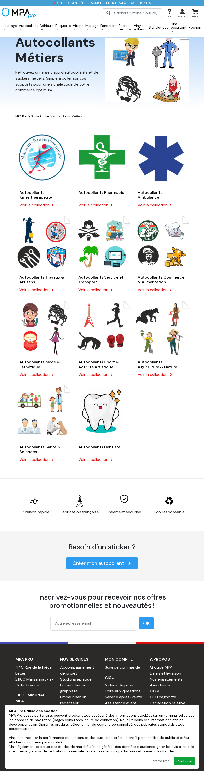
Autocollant (28, 25)
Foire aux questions (123, 691)
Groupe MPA (161, 667)
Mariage (91, 25)
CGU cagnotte (163, 697)
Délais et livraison (165, 673)
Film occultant (179, 26)
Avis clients (160, 685)
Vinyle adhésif (140, 27)
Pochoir (195, 27)
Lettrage (10, 25)
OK (146, 623)
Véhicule (46, 25)
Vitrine (78, 25)
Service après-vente (123, 697)
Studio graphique (76, 679)
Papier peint (124, 27)
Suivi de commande (122, 667)
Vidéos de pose (119, 685)
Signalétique (159, 27)
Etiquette (63, 25)
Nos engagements (166, 679)
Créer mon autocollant (98, 563)
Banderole (108, 25)
